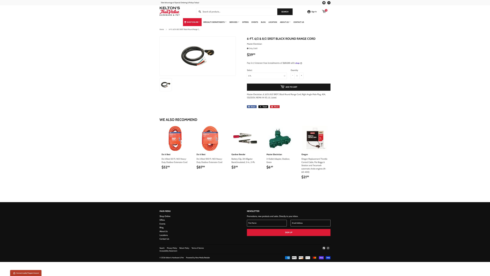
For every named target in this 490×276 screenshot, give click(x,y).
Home (162, 29)
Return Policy (184, 248)
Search (287, 12)
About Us (284, 22)
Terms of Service (198, 248)
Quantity (294, 70)
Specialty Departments (214, 22)
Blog (263, 22)
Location (272, 22)
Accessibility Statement (168, 251)
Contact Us (298, 22)
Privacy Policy (172, 248)
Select (249, 70)
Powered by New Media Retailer (198, 258)
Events (255, 22)
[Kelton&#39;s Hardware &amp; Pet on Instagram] (328, 248)
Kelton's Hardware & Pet (175, 258)
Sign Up (288, 232)
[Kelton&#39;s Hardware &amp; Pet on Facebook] (324, 248)
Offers (245, 22)
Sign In (314, 12)
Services (233, 22)
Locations (164, 235)
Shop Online (193, 22)
